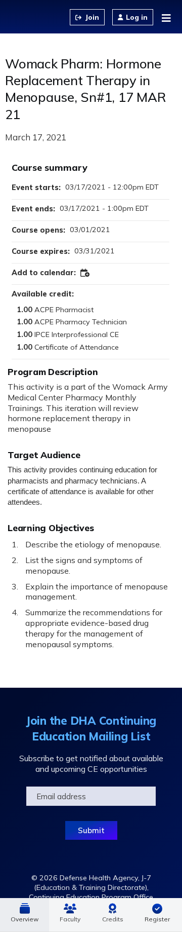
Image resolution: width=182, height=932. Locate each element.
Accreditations (113, 914)
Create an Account (87, 17)
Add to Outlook (85, 273)
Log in (137, 17)
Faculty (70, 919)
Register (157, 919)
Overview (24, 919)
